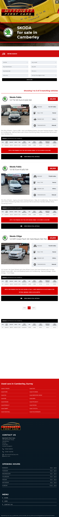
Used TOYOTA (33, 408)
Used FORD (4, 392)
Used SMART (4, 408)
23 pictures (25, 175)
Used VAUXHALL (5, 412)
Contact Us (8, 504)
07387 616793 (9, 451)
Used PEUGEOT (34, 402)
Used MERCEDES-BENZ (36, 395)
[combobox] (15, 62)
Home (6, 498)
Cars (6, 501)
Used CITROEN (5, 388)
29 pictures (25, 105)
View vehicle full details (32, 156)
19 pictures (25, 244)
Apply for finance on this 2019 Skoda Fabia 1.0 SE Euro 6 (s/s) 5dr (29, 220)
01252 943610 (9, 449)
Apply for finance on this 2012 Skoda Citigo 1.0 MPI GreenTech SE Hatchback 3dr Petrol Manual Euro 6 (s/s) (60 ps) (29, 291)
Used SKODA (33, 405)
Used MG (3, 398)
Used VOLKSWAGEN (35, 412)
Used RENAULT (5, 405)
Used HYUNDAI (34, 392)
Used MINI (32, 398)
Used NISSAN (4, 402)
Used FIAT (32, 388)
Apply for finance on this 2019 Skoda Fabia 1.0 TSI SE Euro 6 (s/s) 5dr (29, 150)
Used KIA (3, 395)
